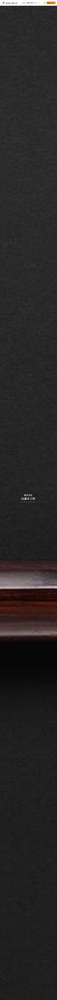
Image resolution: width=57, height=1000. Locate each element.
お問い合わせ (51, 3)
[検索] (44, 2)
